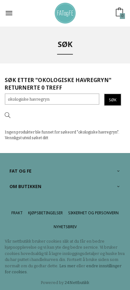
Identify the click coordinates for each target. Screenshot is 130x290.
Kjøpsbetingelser (45, 213)
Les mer (67, 265)
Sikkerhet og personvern (93, 213)
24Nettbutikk (77, 282)
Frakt (17, 213)
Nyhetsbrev (65, 226)
